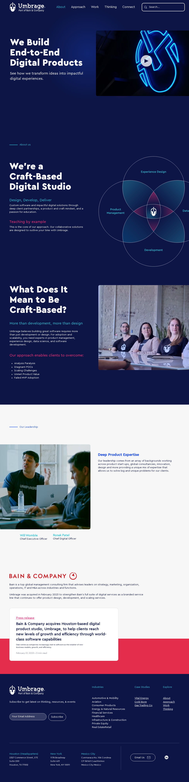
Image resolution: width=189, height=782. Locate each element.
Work (166, 705)
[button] (146, 61)
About (166, 698)
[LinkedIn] (166, 757)
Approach (169, 702)
